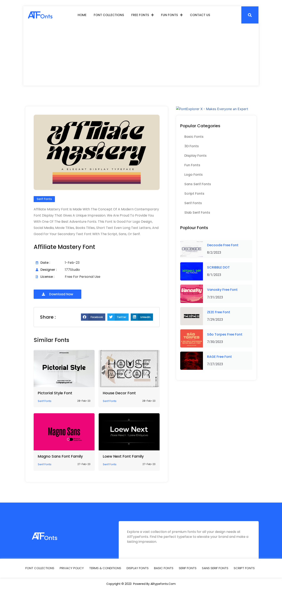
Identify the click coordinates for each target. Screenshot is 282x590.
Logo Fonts (193, 174)
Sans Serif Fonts (197, 184)
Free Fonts (140, 15)
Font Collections (109, 15)
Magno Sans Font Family (60, 456)
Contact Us (200, 15)
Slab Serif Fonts (197, 212)
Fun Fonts (169, 15)
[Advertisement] (141, 55)
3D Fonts (191, 146)
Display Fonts (195, 155)
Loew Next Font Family (123, 456)
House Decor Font (119, 393)
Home (82, 15)
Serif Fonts (193, 203)
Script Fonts (194, 193)
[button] (249, 15)
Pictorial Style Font (55, 393)
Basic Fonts (194, 136)
